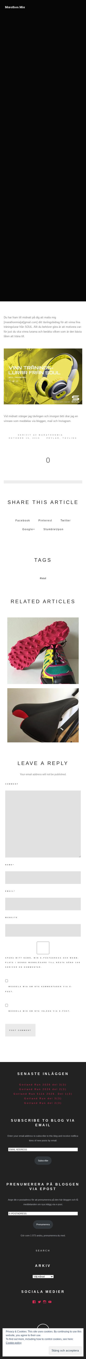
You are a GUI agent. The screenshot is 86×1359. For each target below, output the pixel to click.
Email (10, 891)
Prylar (53, 438)
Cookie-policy (14, 1342)
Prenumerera (43, 1224)
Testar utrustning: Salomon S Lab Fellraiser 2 (43, 649)
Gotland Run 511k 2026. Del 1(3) (43, 1094)
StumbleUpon (53, 529)
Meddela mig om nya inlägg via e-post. (40, 1011)
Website (11, 917)
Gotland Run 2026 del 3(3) (43, 1084)
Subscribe (43, 1160)
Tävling (70, 438)
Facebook (22, 520)
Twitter (66, 520)
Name (9, 865)
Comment (12, 784)
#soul (43, 578)
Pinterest (45, 520)
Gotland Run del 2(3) (43, 1103)
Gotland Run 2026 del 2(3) (43, 1089)
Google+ (28, 529)
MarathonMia (51, 435)
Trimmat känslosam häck (43, 714)
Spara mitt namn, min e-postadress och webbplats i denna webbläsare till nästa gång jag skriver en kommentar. (43, 962)
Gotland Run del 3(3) (43, 1098)
